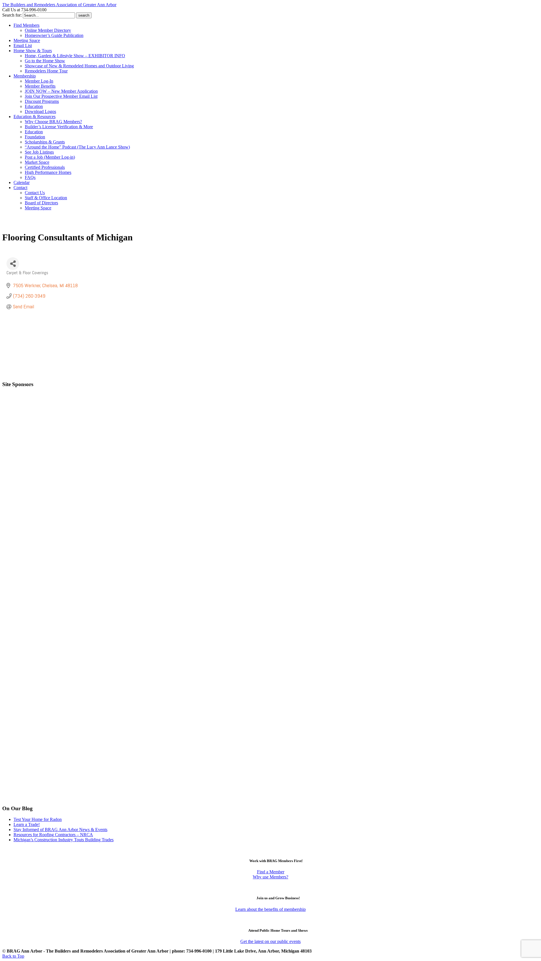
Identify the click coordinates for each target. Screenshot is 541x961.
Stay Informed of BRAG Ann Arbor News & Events (60, 829)
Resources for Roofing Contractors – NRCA (53, 834)
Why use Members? (270, 876)
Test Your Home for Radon (38, 819)
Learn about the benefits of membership (270, 909)
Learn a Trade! (27, 824)
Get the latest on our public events (270, 941)
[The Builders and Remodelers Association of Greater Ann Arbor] (16, 224)
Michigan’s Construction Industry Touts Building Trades (64, 839)
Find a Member (270, 871)
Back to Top (13, 956)
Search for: (12, 15)
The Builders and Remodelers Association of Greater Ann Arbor (59, 4)
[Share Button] (12, 263)
